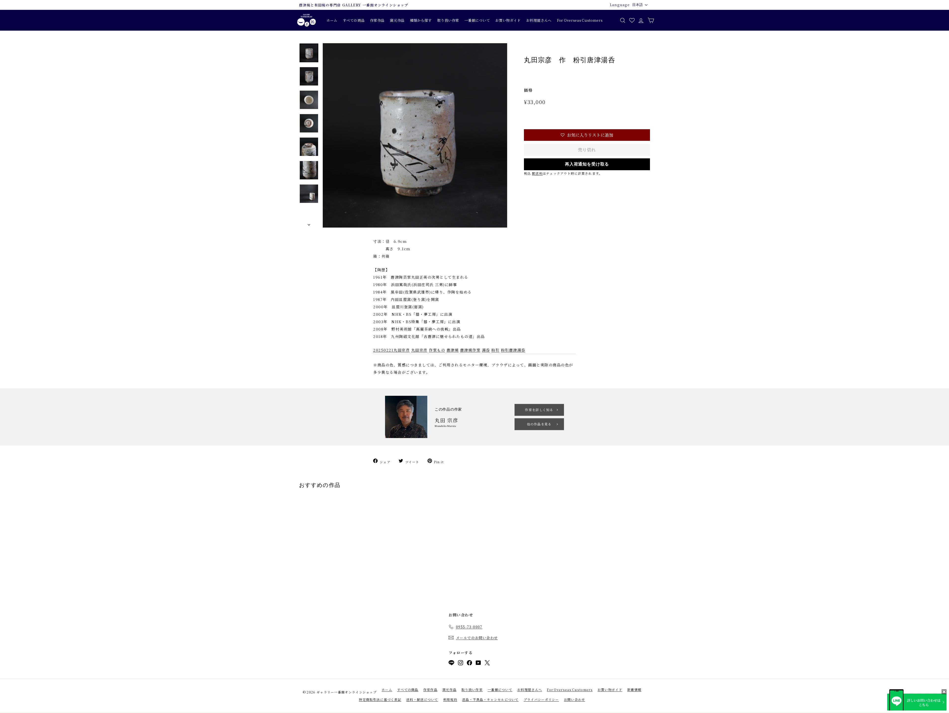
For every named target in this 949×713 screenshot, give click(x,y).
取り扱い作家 (448, 20)
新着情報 (634, 689)
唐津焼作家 (470, 350)
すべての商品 (354, 20)
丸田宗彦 (419, 350)
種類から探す (421, 20)
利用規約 (450, 699)
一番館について (477, 20)
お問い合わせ (574, 699)
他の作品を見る (539, 424)
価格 (528, 90)
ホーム (331, 20)
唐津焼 (453, 350)
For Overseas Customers (580, 20)
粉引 (495, 350)
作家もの (437, 350)
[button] (587, 135)
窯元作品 (397, 20)
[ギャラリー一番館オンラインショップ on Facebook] (469, 663)
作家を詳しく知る (539, 409)
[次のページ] (309, 223)
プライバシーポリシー (541, 699)
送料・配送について (422, 699)
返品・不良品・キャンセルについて (490, 699)
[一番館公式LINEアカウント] (451, 664)
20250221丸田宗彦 (391, 350)
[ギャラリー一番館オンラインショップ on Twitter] (487, 663)
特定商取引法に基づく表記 (380, 699)
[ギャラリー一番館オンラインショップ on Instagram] (460, 663)
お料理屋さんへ (539, 20)
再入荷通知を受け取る (587, 164)
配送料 (537, 173)
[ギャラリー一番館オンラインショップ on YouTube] (478, 663)
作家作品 (377, 20)
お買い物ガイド (508, 20)
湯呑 (486, 350)
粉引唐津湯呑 (513, 350)
